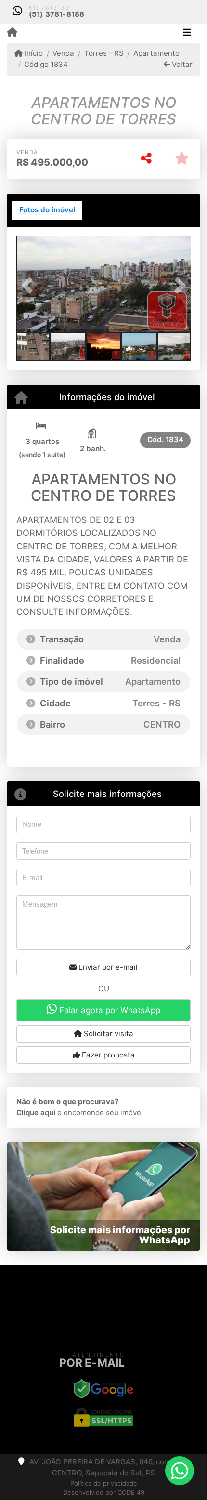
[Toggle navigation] (187, 33)
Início (33, 53)
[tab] (47, 210)
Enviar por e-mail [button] (107, 967)
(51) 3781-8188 (57, 14)
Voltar (181, 64)
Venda (63, 53)
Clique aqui (35, 1112)
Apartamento (156, 53)
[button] (29, 285)
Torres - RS (103, 53)
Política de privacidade (103, 1483)
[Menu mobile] (12, 32)
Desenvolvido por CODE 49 (103, 1492)
